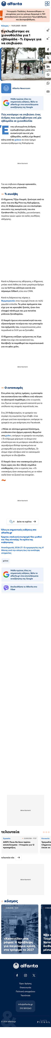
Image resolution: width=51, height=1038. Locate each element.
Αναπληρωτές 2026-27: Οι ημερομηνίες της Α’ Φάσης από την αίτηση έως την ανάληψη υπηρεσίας (22, 550)
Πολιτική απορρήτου (25, 991)
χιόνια (17, 139)
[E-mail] (48, 91)
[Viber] (48, 75)
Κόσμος (5, 26)
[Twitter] (48, 58)
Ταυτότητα (25, 995)
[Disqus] (25, 633)
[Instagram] (25, 975)
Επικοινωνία (25, 987)
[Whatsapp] (48, 83)
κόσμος (11, 901)
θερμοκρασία (8, 300)
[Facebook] (48, 49)
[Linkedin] (48, 66)
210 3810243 (25, 1008)
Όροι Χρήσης (25, 983)
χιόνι (7, 435)
